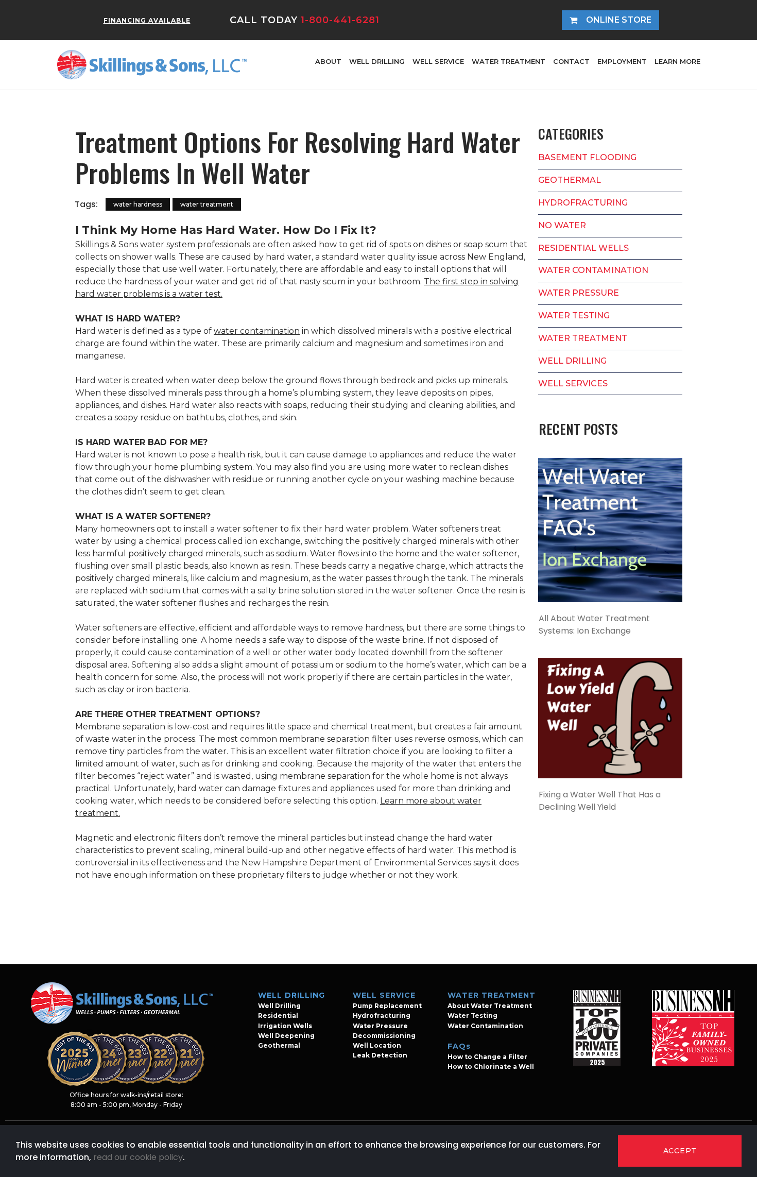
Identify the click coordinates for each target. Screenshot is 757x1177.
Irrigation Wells (285, 1026)
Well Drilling (279, 1006)
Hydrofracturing (381, 1015)
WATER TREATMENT (508, 61)
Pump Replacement (387, 1006)
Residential (278, 1015)
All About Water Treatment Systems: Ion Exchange (594, 624)
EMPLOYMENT (622, 61)
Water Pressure (380, 1026)
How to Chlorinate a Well (491, 1066)
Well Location (377, 1045)
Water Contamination (485, 1026)
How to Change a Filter (487, 1057)
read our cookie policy (138, 1157)
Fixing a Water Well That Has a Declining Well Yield (600, 801)
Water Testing (472, 1015)
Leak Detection (380, 1055)
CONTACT (571, 61)
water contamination (257, 331)
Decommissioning (384, 1035)
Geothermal (279, 1045)
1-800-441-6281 (340, 20)
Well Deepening (286, 1035)
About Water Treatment (490, 1006)
